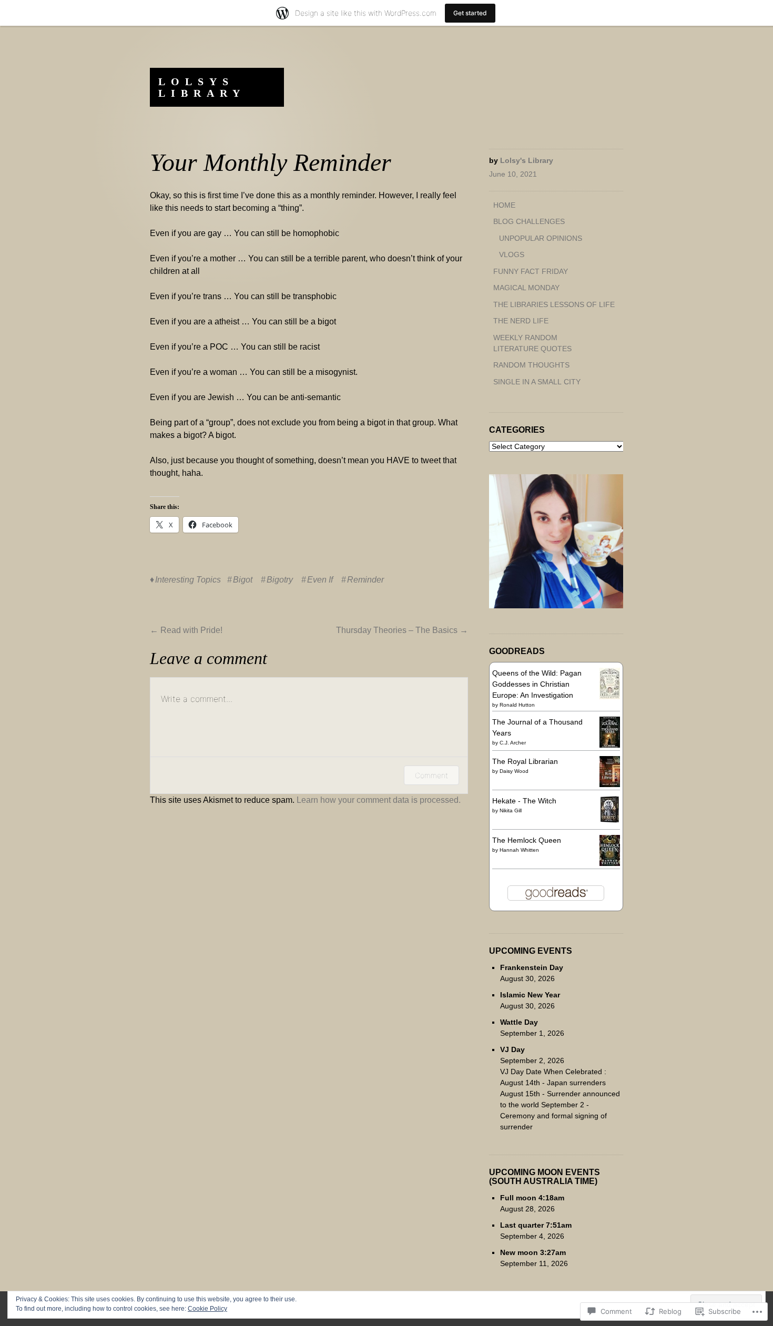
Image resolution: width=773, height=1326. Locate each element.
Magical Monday (526, 287)
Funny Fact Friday (530, 271)
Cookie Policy (207, 1308)
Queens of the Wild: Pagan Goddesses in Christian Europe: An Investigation (537, 684)
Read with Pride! (186, 630)
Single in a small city (537, 382)
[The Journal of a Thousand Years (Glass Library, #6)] (609, 745)
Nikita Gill (511, 810)
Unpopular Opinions (540, 238)
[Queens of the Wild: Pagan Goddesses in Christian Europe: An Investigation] (609, 696)
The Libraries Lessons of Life (554, 304)
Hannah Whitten (519, 850)
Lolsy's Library (526, 160)
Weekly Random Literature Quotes (532, 343)
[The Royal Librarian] (609, 784)
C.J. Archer (513, 743)
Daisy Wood (514, 771)
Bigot (242, 579)
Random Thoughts (531, 365)
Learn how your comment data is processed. (379, 799)
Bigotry (280, 579)
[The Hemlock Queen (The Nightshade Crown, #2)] (609, 863)
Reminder (365, 579)
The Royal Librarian (525, 761)
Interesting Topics (188, 579)
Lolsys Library (202, 87)
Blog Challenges (529, 221)
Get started (470, 13)
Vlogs (511, 254)
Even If (320, 579)
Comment (431, 775)
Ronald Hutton (517, 705)
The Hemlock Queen (526, 840)
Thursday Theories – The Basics (402, 630)
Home (504, 205)
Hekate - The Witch (524, 801)
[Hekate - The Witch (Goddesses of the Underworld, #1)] (609, 821)
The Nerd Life (520, 321)
